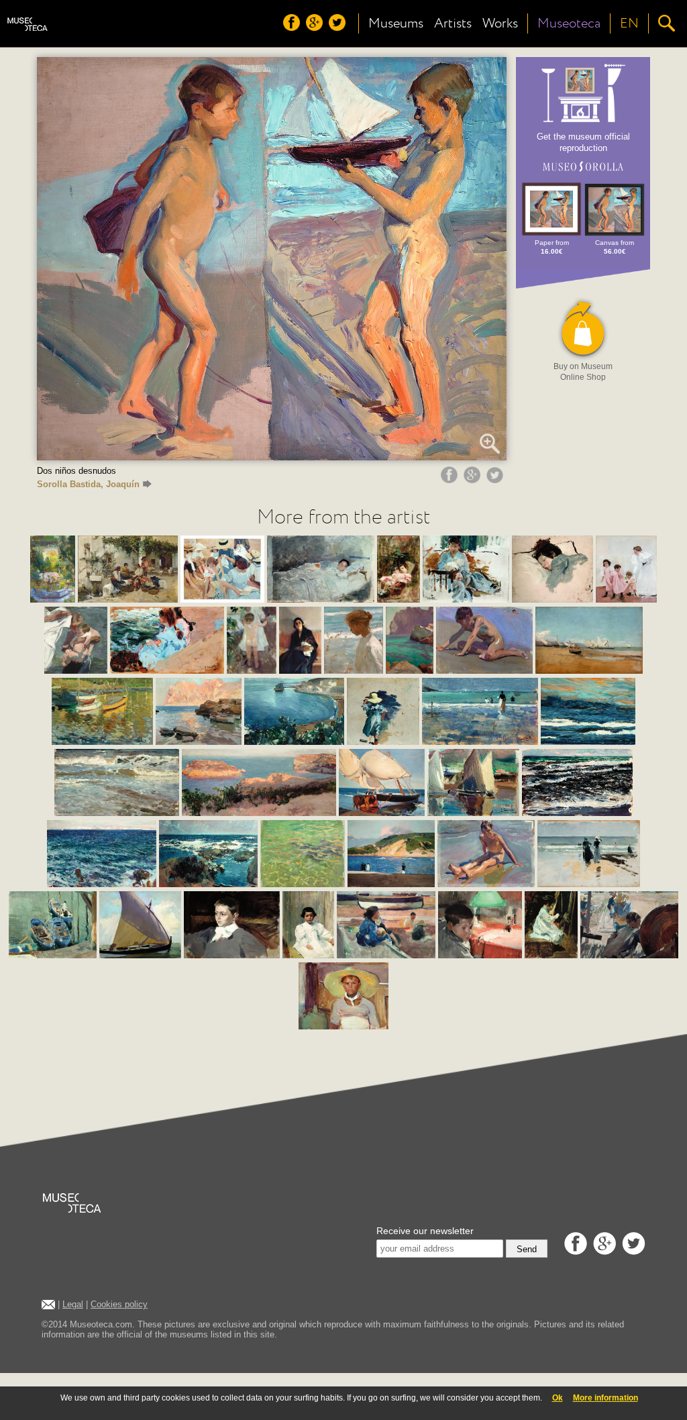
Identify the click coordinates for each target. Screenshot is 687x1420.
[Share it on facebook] (451, 479)
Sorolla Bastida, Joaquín (88, 484)
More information (605, 1398)
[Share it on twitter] (496, 479)
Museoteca (568, 23)
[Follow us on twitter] (339, 27)
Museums (395, 23)
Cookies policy (119, 1304)
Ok (557, 1398)
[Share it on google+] (474, 479)
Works (500, 23)
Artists (453, 23)
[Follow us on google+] (316, 27)
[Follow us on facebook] (293, 27)
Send (527, 1249)
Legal (72, 1304)
